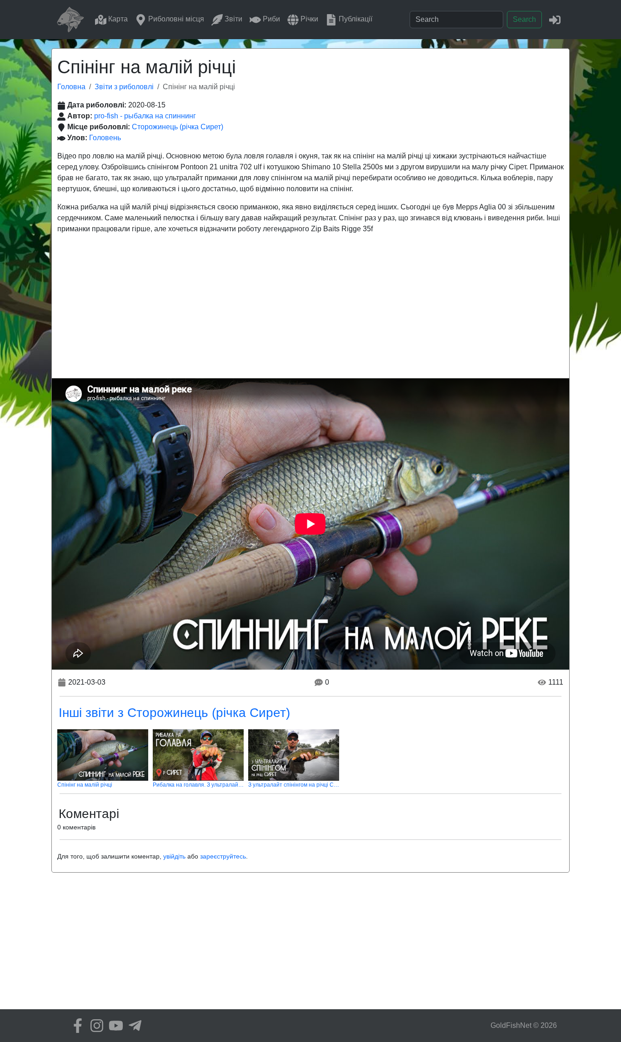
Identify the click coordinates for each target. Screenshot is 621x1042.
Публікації (354, 19)
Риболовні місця (175, 19)
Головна (71, 87)
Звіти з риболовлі (124, 87)
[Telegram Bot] (132, 1025)
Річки (308, 19)
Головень (105, 138)
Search (524, 19)
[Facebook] (75, 1025)
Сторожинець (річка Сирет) (177, 127)
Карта (117, 19)
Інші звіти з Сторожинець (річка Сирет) (174, 713)
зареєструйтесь (223, 856)
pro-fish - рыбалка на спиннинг (145, 116)
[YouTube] (113, 1025)
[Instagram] (94, 1025)
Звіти (232, 19)
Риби (270, 19)
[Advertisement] (310, 310)
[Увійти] (555, 19)
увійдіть (174, 856)
